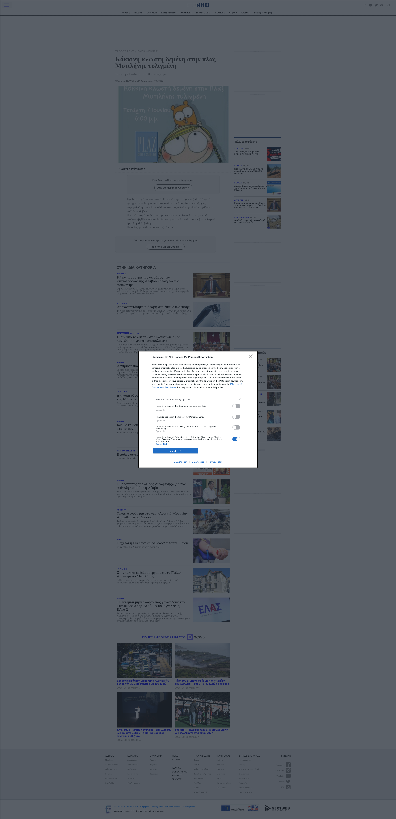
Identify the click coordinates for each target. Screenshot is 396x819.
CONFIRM (175, 451)
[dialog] (198, 409)
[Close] (251, 357)
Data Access (198, 462)
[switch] (236, 406)
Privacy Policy (215, 462)
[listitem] (198, 399)
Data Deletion (180, 462)
